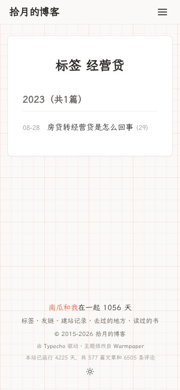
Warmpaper (129, 345)
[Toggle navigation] (162, 12)
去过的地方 (110, 321)
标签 (27, 321)
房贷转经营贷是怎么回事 (90, 127)
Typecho (55, 345)
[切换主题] (90, 371)
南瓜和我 (63, 307)
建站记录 (74, 321)
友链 (47, 321)
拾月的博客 (34, 12)
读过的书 (146, 321)
